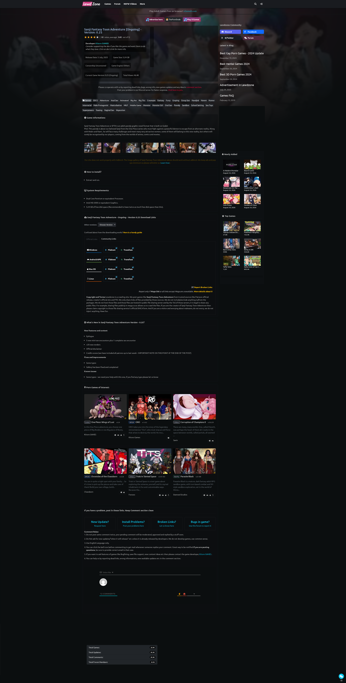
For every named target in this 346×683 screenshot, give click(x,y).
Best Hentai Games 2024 (234, 63)
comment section (193, 87)
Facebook (252, 31)
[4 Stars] (94, 37)
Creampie (151, 100)
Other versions (90, 225)
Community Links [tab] (108, 238)
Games (107, 3)
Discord (228, 31)
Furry (168, 100)
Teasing (99, 110)
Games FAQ (227, 95)
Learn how (165, 163)
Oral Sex (168, 105)
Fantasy (160, 100)
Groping (175, 100)
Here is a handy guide (132, 232)
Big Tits (142, 100)
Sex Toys (209, 105)
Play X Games (191, 19)
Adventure (104, 100)
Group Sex (185, 100)
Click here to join (175, 90)
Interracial (87, 105)
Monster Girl (157, 105)
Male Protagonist (101, 105)
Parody (177, 105)
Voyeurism (120, 110)
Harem (204, 100)
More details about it (203, 291)
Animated (124, 100)
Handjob (195, 100)
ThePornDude (175, 19)
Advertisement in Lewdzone (237, 85)
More (142, 3)
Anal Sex (114, 100)
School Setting (197, 105)
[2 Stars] (88, 37)
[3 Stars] (91, 37)
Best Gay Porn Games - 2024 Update (242, 53)
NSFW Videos (130, 3)
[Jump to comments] (341, 676)
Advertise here (154, 19)
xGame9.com (190, 11)
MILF (126, 105)
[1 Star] (85, 37)
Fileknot (111, 250)
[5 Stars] (97, 37)
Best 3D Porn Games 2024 (235, 74)
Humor (211, 100)
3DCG (95, 100)
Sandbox (185, 105)
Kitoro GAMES (102, 43)
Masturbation (116, 105)
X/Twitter (229, 38)
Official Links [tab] (91, 239)
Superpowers (88, 110)
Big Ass (134, 100)
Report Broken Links (203, 287)
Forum (117, 3)
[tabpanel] (150, 264)
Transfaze (128, 250)
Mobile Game (135, 105)
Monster (146, 105)
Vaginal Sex (109, 110)
